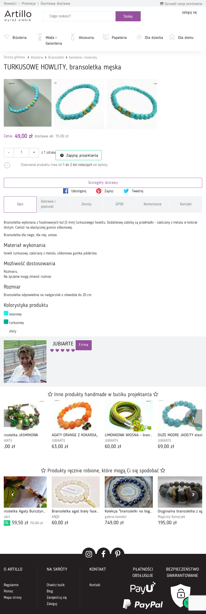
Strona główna (14, 57)
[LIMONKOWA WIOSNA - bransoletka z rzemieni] (129, 415)
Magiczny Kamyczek (171, 517)
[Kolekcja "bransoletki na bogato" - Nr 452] (129, 492)
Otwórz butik (56, 585)
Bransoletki (56, 57)
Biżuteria (20, 38)
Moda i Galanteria (54, 41)
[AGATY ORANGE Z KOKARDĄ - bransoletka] (76, 415)
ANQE (56, 517)
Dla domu (185, 38)
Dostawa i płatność (48, 204)
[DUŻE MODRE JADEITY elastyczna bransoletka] (182, 415)
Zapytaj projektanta (81, 156)
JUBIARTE (58, 441)
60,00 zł (113, 446)
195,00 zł (167, 522)
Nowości (10, 4)
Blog (50, 591)
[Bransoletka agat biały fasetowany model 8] (76, 492)
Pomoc (8, 591)
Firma (83, 345)
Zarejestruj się (57, 597)
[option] (76, 425)
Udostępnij (78, 191)
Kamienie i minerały (83, 57)
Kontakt (186, 204)
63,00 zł (60, 446)
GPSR (120, 204)
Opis (20, 204)
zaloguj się (189, 12)
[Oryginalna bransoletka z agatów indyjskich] (182, 492)
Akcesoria (86, 38)
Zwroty (86, 204)
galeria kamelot (116, 517)
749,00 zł (114, 522)
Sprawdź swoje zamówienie (183, 4)
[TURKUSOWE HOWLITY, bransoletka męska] (28, 103)
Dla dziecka (154, 38)
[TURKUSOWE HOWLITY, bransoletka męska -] (79, 104)
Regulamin (11, 585)
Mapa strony (13, 597)
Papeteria (119, 38)
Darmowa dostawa (55, 4)
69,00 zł (166, 446)
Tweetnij (137, 191)
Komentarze (153, 204)
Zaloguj (52, 604)
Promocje (29, 4)
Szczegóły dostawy (103, 183)
